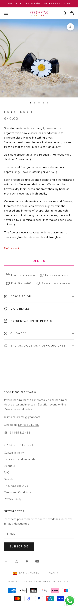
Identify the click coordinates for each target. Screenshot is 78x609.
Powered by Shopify (54, 581)
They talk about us (16, 486)
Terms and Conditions (18, 492)
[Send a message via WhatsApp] (69, 600)
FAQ (6, 472)
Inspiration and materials (19, 459)
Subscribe (19, 546)
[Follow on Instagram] (16, 561)
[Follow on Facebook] (6, 561)
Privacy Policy (12, 499)
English (55, 573)
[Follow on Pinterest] (27, 561)
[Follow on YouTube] (37, 561)
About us (10, 466)
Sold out (39, 261)
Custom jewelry (14, 453)
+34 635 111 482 (28, 425)
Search (8, 479)
